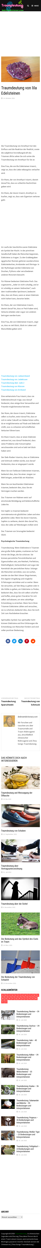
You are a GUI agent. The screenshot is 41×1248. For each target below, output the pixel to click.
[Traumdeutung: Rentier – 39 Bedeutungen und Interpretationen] (8, 1012)
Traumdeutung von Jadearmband (15, 376)
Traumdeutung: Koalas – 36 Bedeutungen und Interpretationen (28, 1088)
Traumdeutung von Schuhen (13, 830)
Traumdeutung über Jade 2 (12, 382)
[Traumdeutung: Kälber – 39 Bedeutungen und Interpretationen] (8, 1055)
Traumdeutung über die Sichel (14, 903)
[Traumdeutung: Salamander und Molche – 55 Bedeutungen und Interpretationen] (8, 1100)
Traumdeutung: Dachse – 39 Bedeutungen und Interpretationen (28, 1028)
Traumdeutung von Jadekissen (14, 379)
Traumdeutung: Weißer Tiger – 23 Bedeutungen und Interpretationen (28, 1134)
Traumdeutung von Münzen (12, 386)
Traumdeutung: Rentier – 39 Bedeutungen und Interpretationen (28, 1014)
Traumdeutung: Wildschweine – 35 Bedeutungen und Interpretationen (24, 1073)
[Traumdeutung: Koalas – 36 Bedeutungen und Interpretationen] (8, 1086)
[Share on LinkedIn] (20, 641)
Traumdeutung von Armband (13, 389)
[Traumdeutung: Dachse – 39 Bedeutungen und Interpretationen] (8, 1026)
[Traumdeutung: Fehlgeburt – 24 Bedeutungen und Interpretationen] (8, 1146)
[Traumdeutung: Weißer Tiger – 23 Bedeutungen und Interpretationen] (8, 1132)
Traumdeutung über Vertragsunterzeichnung (11, 867)
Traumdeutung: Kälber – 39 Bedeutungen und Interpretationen (27, 1057)
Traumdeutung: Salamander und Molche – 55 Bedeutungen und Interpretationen (28, 1104)
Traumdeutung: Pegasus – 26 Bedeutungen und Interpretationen (27, 1120)
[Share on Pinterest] (26, 641)
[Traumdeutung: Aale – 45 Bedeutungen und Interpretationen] (8, 1040)
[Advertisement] (20, 31)
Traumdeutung (21, 1233)
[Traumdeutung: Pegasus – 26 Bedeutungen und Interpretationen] (8, 1118)
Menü (36, 6)
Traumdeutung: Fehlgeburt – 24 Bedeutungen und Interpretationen (28, 1149)
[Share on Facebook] (8, 641)
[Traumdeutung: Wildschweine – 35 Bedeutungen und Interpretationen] (8, 1069)
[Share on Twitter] (14, 641)
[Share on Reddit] (33, 641)
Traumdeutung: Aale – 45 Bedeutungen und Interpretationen (27, 1043)
